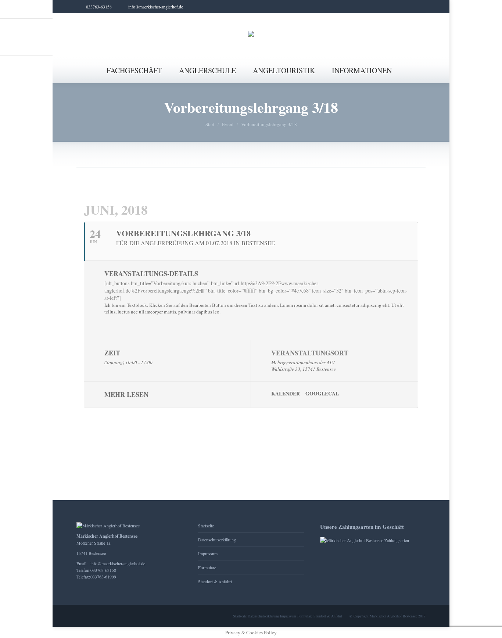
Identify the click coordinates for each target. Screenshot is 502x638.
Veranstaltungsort (309, 353)
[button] (47, 11)
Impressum (208, 553)
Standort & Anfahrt (215, 581)
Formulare (207, 567)
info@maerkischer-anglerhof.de (117, 563)
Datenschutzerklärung (217, 539)
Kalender (285, 393)
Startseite (206, 525)
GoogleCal (322, 393)
